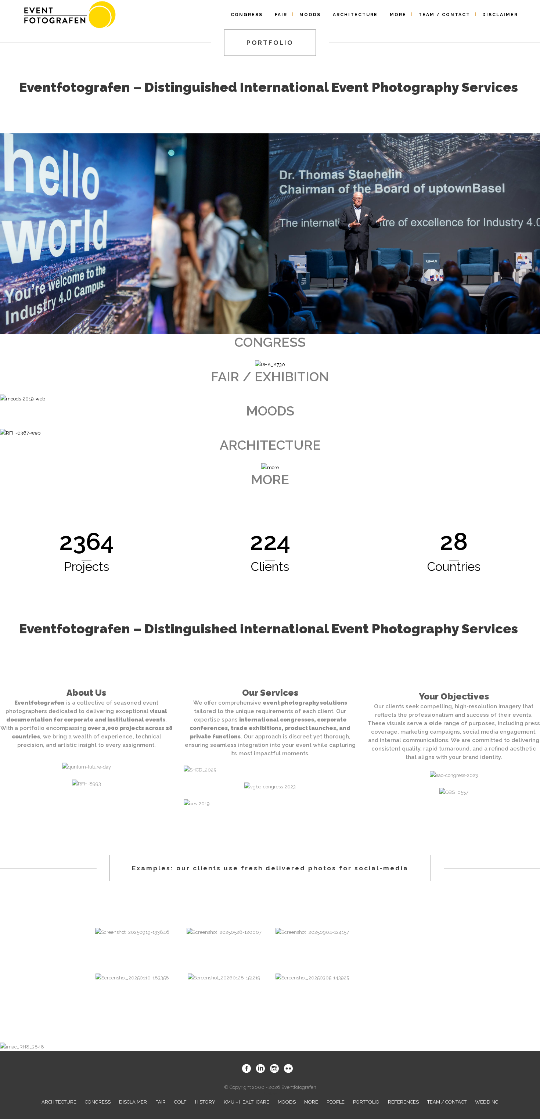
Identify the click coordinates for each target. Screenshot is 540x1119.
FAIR (160, 1102)
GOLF (180, 1102)
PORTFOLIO (366, 1102)
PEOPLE (336, 1102)
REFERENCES (403, 1102)
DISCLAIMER (133, 1102)
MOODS (287, 1102)
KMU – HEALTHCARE (246, 1102)
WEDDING (486, 1102)
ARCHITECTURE (59, 1102)
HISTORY (205, 1102)
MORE (311, 1102)
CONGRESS (98, 1102)
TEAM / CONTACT (447, 1102)
